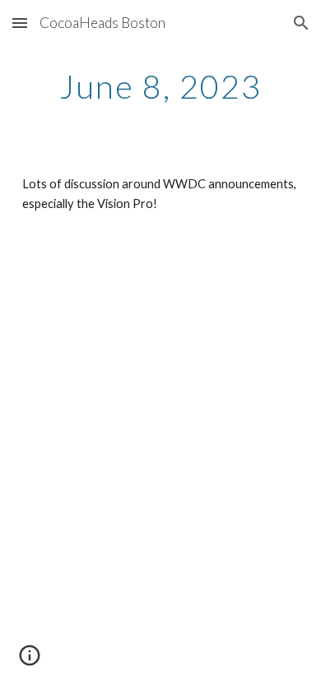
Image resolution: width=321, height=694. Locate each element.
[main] (160, 86)
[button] (20, 22)
